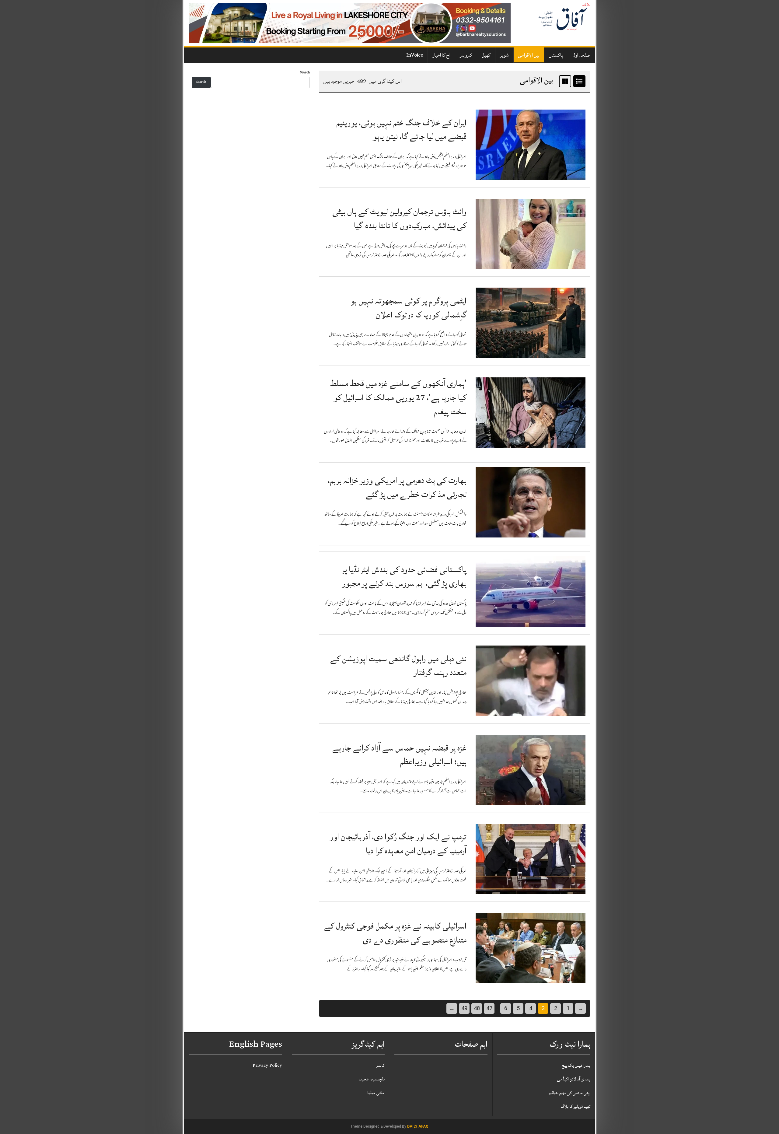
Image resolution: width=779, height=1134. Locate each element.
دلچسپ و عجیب (372, 1079)
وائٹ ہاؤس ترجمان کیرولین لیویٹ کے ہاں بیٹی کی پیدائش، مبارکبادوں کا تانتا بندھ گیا (399, 218)
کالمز (380, 1065)
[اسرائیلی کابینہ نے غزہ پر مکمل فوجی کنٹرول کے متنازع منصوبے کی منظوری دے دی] (530, 948)
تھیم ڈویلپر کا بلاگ (575, 1106)
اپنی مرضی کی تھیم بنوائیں (569, 1092)
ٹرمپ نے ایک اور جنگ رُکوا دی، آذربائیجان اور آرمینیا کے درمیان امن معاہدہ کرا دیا (398, 843)
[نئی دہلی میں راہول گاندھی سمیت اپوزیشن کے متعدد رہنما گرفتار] (530, 681)
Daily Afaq (417, 1126)
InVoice (414, 55)
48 (477, 1008)
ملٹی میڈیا (376, 1092)
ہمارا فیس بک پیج (576, 1065)
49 (464, 1008)
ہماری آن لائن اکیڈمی (573, 1079)
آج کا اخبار (441, 55)
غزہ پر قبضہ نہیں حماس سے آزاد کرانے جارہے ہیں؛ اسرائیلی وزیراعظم (399, 755)
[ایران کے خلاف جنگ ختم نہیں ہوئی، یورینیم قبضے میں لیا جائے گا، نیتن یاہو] (530, 145)
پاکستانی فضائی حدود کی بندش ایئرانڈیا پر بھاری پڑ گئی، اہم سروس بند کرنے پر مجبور (404, 576)
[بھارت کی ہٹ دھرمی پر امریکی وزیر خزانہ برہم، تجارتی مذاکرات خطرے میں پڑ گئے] (530, 502)
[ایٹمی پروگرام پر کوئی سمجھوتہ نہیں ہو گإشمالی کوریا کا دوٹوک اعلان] (530, 323)
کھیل (486, 55)
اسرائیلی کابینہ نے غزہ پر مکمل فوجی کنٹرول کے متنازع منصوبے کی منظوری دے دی (395, 933)
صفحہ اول (581, 55)
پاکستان (556, 55)
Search (305, 73)
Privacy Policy (267, 1065)
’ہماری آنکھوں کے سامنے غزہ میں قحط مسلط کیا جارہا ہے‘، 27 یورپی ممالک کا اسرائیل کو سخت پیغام (398, 397)
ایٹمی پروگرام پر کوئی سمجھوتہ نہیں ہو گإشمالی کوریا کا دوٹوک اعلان (408, 307)
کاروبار (466, 55)
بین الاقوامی (529, 55)
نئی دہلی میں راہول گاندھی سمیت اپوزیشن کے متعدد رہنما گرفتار (398, 665)
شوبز (504, 55)
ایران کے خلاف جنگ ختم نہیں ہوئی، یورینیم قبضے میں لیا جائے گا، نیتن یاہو (401, 129)
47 (489, 1008)
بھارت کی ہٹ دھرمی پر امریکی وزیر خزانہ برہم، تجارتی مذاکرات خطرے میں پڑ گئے (397, 487)
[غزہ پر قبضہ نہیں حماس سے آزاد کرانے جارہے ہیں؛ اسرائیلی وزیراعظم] (530, 770)
